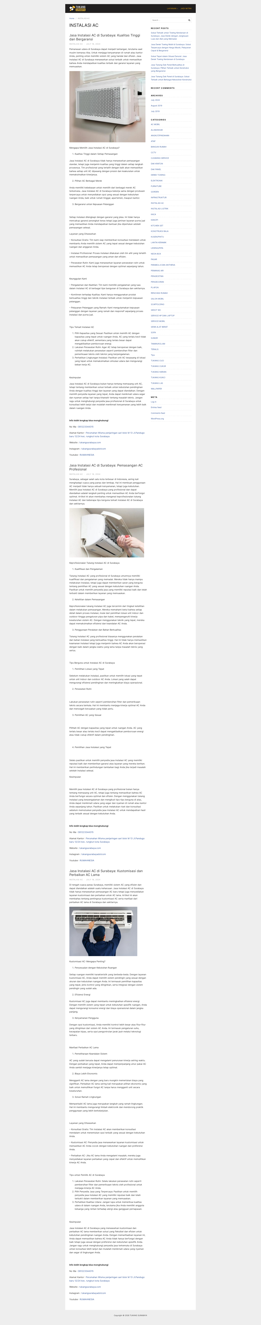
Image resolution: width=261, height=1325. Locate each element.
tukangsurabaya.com (90, 442)
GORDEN (155, 192)
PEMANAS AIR (157, 270)
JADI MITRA (186, 8)
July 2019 (155, 111)
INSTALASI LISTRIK (159, 208)
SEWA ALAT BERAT (159, 327)
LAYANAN (171, 8)
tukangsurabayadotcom (93, 448)
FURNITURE (156, 186)
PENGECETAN (157, 276)
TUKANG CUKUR (158, 366)
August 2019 (156, 105)
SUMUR (154, 338)
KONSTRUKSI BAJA (159, 231)
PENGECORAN (157, 282)
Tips (153, 355)
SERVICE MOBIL (158, 321)
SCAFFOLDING (157, 304)
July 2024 (155, 100)
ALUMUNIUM (157, 130)
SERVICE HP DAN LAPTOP (163, 315)
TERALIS (155, 349)
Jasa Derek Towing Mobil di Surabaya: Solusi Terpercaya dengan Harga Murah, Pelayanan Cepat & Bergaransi (171, 47)
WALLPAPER (156, 389)
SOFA (153, 332)
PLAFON (155, 287)
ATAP (153, 141)
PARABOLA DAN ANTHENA (163, 265)
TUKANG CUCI (157, 360)
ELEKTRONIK (157, 180)
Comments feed (158, 413)
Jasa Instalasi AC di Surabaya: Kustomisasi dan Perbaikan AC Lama (106, 873)
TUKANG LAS (157, 383)
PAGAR (154, 259)
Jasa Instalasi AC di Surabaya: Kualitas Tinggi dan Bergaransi (104, 37)
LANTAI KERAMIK (158, 242)
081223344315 (86, 426)
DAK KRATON (157, 163)
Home (71, 18)
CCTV (153, 152)
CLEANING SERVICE (160, 158)
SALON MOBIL (157, 299)
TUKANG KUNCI (158, 377)
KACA (153, 214)
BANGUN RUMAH (158, 147)
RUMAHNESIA (87, 454)
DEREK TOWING (158, 175)
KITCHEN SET (157, 225)
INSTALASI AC (76, 44)
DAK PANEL (156, 169)
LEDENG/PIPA (157, 248)
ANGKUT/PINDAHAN (160, 135)
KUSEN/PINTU (157, 237)
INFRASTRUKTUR (159, 197)
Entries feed (156, 407)
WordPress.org (157, 418)
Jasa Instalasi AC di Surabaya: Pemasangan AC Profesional (106, 467)
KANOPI (154, 220)
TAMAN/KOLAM (158, 344)
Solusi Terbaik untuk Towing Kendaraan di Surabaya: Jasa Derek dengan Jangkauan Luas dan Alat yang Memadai (169, 36)
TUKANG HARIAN (158, 372)
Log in (153, 402)
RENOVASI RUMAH (159, 293)
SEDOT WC (156, 310)
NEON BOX (156, 254)
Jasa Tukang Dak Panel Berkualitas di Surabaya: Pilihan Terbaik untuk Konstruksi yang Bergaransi (170, 68)
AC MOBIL (155, 124)
